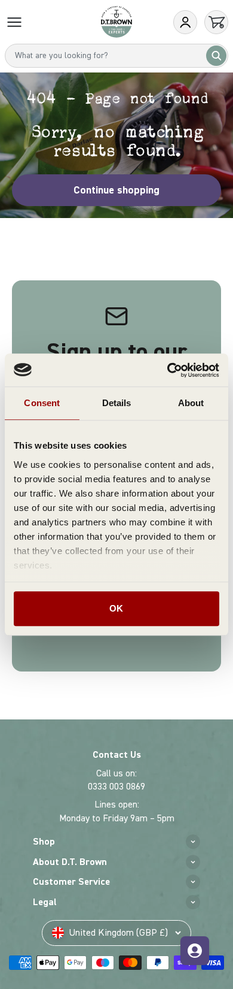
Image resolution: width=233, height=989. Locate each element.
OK (116, 608)
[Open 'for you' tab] (194, 950)
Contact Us (117, 755)
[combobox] (116, 55)
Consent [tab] (42, 403)
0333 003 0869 (116, 787)
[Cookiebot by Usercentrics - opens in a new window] (167, 370)
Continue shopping (116, 190)
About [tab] (191, 403)
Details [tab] (116, 403)
